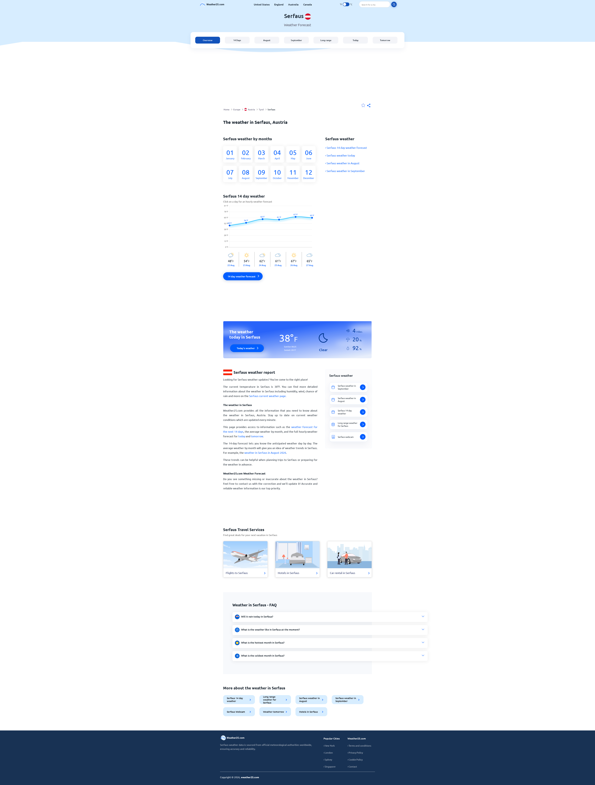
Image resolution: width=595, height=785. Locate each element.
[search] (394, 4)
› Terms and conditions (359, 745)
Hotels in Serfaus (308, 711)
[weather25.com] (212, 4)
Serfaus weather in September (345, 700)
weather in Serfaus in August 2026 (265, 452)
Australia (293, 4)
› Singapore (329, 766)
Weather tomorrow (273, 711)
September (296, 40)
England (279, 4)
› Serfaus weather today (340, 155)
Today (355, 40)
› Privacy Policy (355, 752)
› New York (329, 745)
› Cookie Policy (355, 759)
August (266, 40)
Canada (307, 4)
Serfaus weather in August (309, 700)
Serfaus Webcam (236, 711)
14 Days (237, 40)
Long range (325, 40)
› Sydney (328, 759)
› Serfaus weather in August (342, 163)
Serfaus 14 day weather (235, 700)
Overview (207, 40)
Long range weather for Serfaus (269, 699)
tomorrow (257, 436)
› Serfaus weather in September (345, 170)
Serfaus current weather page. (267, 395)
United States (262, 4)
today (241, 436)
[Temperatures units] (346, 4)
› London (328, 752)
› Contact (352, 766)
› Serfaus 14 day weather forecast (346, 147)
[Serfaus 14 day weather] (270, 228)
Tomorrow (385, 40)
